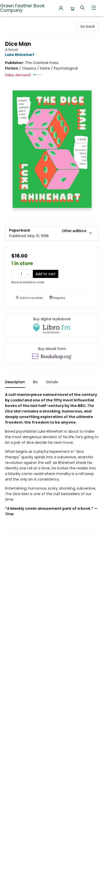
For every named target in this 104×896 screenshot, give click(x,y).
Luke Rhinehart (19, 54)
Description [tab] (15, 382)
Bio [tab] (35, 382)
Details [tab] (52, 382)
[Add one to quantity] (28, 274)
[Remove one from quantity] (15, 274)
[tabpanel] (52, 462)
